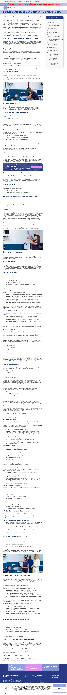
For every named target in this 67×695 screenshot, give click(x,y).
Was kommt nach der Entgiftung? (54, 56)
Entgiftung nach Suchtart (52, 44)
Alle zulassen (59, 685)
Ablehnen (59, 691)
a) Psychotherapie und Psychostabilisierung (53, 59)
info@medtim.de (50, 669)
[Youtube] (57, 677)
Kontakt (62, 7)
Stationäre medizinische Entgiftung (55, 32)
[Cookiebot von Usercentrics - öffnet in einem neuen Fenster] (6, 693)
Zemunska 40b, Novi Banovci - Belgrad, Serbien (17, 669)
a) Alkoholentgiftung (52, 45)
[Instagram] (55, 677)
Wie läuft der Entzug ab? (52, 28)
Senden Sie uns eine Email (51, 666)
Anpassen (58, 688)
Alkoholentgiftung (52, 24)
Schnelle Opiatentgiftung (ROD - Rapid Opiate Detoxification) (56, 40)
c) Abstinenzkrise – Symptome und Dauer (55, 34)
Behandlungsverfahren (32, 7)
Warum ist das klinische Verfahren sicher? (55, 55)
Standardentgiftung (52, 37)
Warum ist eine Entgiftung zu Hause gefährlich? (55, 52)
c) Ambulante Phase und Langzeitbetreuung (53, 64)
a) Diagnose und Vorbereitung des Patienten (55, 30)
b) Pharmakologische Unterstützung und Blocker (55, 61)
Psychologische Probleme (52, 7)
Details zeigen (14, 693)
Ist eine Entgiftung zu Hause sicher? (54, 50)
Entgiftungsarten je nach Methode (54, 36)
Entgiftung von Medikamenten (54, 25)
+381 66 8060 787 (33, 668)
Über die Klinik (24, 7)
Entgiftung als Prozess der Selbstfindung (55, 65)
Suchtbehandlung (42, 7)
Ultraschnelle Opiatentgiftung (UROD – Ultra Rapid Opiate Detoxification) (56, 42)
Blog (59, 7)
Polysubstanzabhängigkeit (53, 26)
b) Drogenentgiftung (52, 47)
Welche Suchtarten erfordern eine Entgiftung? (53, 20)
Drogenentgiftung (51, 22)
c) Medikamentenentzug (53, 48)
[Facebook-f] (52, 677)
